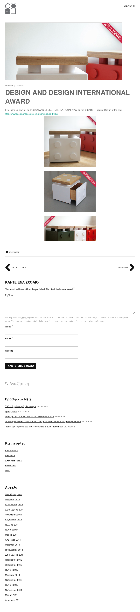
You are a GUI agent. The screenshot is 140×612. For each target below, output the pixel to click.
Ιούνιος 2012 (11, 584)
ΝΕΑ (7, 470)
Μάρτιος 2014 (12, 544)
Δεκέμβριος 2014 (14, 509)
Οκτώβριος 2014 (13, 514)
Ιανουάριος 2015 (14, 504)
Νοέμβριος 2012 (13, 579)
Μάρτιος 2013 (12, 574)
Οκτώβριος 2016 (13, 494)
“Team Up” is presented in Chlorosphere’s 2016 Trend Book (34, 426)
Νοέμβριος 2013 (13, 559)
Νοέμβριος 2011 (13, 589)
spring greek (11, 411)
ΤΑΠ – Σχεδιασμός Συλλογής (20, 406)
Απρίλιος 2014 (13, 539)
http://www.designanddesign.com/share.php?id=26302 (31, 113)
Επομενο (123, 267)
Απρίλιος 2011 (13, 600)
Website (9, 350)
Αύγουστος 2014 (13, 519)
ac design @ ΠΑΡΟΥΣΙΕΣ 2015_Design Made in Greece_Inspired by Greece (43, 421)
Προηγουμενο (19, 267)
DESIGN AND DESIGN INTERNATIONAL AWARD (67, 96)
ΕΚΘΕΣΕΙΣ (10, 465)
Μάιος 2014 (11, 534)
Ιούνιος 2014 (11, 529)
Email (9, 338)
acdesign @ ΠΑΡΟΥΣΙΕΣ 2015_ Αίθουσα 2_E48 (29, 416)
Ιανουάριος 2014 (14, 549)
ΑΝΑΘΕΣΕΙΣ (11, 450)
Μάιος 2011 (11, 594)
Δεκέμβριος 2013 (14, 554)
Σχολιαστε (14, 252)
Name (9, 326)
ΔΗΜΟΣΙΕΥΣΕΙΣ (13, 460)
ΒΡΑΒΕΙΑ (9, 85)
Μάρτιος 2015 (12, 499)
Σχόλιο (9, 295)
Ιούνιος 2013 (11, 569)
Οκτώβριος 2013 (13, 564)
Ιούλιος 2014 (11, 524)
